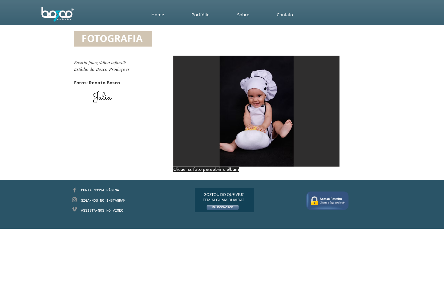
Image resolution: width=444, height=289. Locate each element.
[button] (256, 111)
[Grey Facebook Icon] (74, 190)
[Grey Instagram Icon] (74, 199)
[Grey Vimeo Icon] (74, 209)
